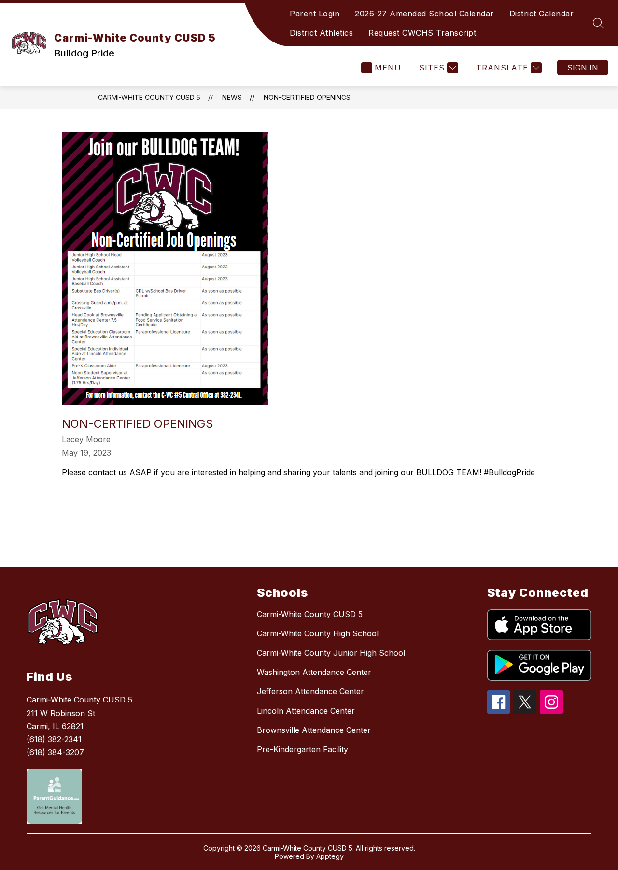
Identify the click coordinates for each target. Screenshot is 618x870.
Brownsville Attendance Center (314, 730)
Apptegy (330, 856)
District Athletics (321, 33)
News (232, 97)
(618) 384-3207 (55, 752)
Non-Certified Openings (307, 97)
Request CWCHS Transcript (422, 33)
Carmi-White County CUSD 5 (149, 97)
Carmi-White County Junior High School (331, 653)
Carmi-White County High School (318, 633)
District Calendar (541, 13)
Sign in (582, 67)
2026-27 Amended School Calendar (424, 13)
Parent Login (314, 13)
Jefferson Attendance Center (310, 691)
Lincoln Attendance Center (306, 711)
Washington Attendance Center (314, 672)
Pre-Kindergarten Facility (302, 749)
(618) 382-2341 (54, 739)
